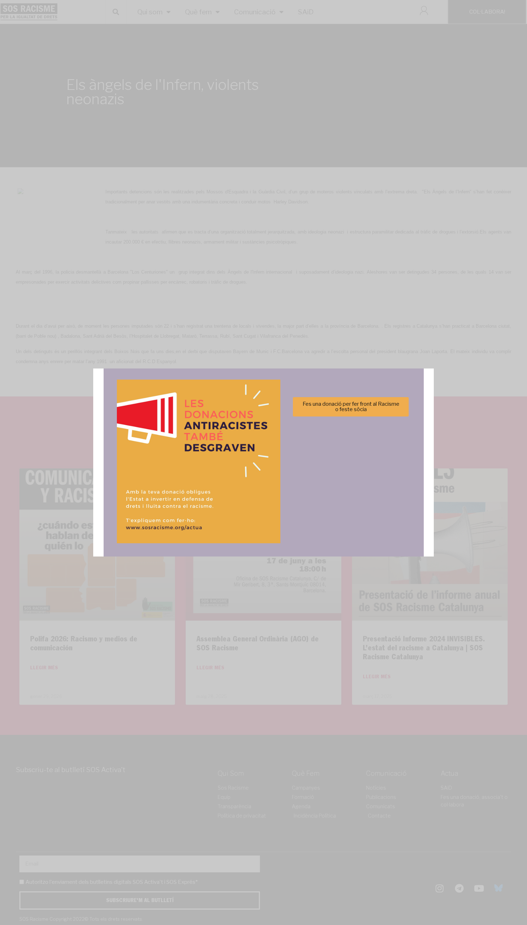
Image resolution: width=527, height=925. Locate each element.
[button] (365, 423)
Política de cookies (215, 504)
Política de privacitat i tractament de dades (283, 504)
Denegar (263, 486)
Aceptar (192, 486)
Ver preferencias (334, 486)
